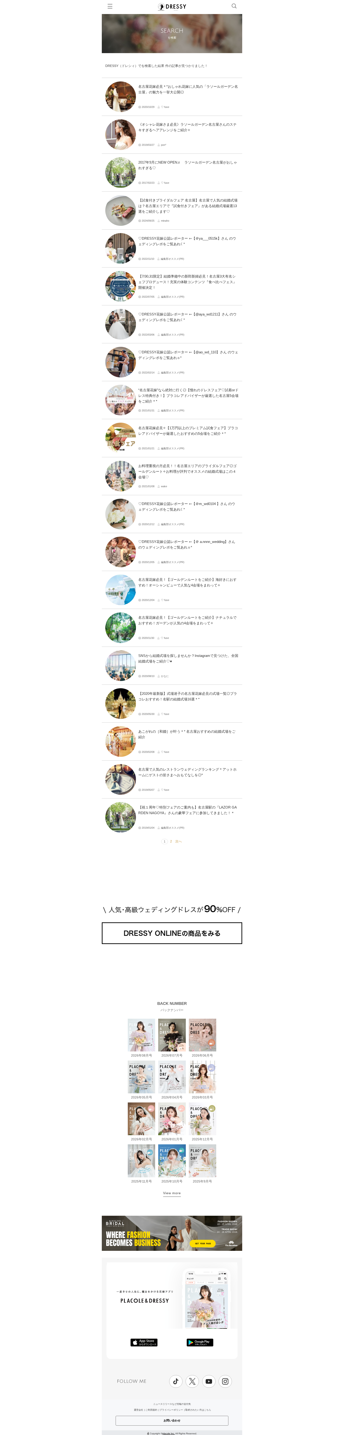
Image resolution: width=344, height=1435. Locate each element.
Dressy (172, 7)
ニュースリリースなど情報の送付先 (172, 1404)
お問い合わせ (172, 1420)
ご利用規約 (151, 1410)
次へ (178, 841)
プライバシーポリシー (171, 1410)
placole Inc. (168, 1433)
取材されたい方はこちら (198, 1410)
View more (172, 1193)
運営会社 (138, 1410)
